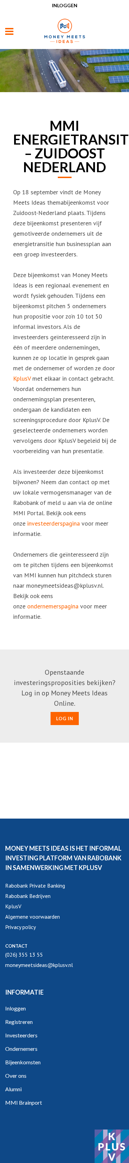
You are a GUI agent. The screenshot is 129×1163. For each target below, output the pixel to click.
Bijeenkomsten (23, 1062)
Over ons (15, 1075)
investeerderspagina (53, 523)
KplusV (22, 378)
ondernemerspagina (52, 606)
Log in (64, 718)
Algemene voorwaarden (32, 916)
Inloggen (64, 5)
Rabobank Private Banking (35, 885)
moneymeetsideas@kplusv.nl (39, 964)
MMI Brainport (23, 1102)
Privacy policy (20, 926)
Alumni (13, 1089)
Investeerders (21, 1035)
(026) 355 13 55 (24, 954)
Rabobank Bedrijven (28, 895)
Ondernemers (21, 1048)
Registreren (19, 1021)
